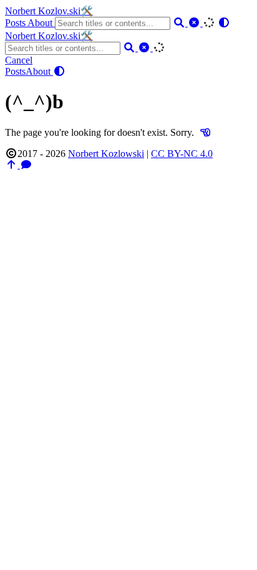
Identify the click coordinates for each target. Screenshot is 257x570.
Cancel (18, 60)
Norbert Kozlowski (106, 153)
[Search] (180, 22)
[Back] (205, 132)
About (41, 22)
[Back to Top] (12, 164)
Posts (16, 22)
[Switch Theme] (224, 22)
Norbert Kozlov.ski (49, 11)
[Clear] (195, 22)
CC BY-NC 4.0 (182, 153)
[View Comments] (26, 164)
